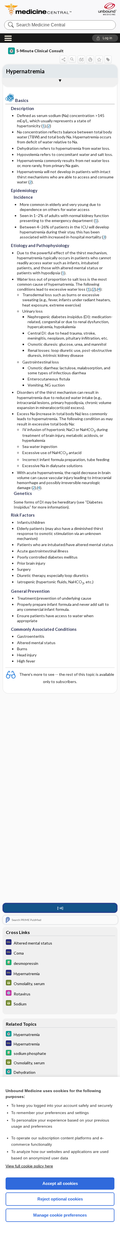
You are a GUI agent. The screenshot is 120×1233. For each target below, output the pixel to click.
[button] (105, 38)
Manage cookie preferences (60, 1215)
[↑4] (60, 908)
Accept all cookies (60, 1183)
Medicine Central (48, 9)
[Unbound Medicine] (107, 9)
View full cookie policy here (29, 1166)
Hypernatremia (25, 71)
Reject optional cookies (60, 1199)
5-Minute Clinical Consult (40, 50)
